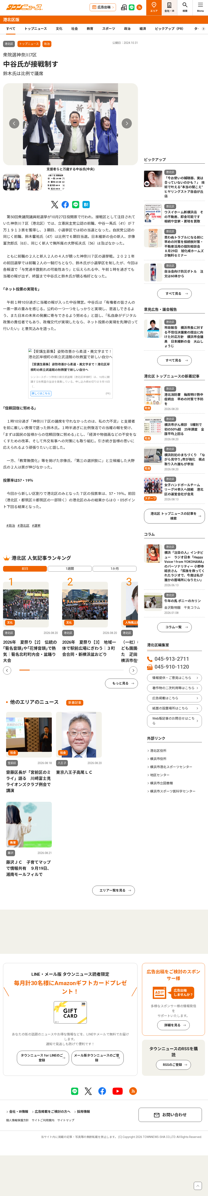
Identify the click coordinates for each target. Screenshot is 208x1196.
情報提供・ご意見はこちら (171, 678)
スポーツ (108, 29)
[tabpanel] (70, 127)
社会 (74, 29)
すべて (10, 29)
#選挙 (36, 526)
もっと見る (120, 683)
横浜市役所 (158, 759)
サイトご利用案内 (43, 1120)
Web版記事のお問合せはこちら (173, 721)
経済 (143, 29)
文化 (59, 29)
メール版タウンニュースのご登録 (96, 1058)
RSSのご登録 (172, 1065)
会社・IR (169, 11)
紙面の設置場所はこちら (170, 708)
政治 (127, 29)
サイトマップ (65, 1120)
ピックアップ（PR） (170, 29)
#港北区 (23, 526)
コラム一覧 (173, 627)
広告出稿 (104, 7)
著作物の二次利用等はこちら (173, 688)
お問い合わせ (174, 1114)
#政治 (10, 526)
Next (127, 123)
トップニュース (35, 29)
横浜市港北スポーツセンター (171, 767)
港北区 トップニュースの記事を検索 (174, 516)
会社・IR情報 (18, 1112)
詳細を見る (172, 1025)
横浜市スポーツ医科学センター (173, 791)
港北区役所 (158, 751)
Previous (14, 123)
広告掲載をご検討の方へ (52, 1112)
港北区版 (11, 19)
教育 (90, 29)
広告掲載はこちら (165, 698)
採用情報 (83, 1112)
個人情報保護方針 (17, 1120)
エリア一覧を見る (113, 890)
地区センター (160, 775)
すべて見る (173, 294)
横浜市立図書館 (161, 783)
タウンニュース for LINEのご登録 (42, 1058)
